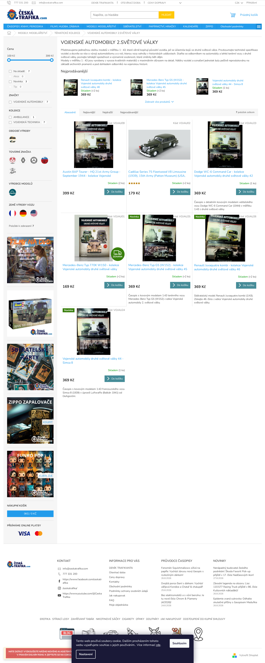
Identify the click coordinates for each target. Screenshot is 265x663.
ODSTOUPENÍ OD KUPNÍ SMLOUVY (204, 619)
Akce (18, 76)
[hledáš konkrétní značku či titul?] (132, 633)
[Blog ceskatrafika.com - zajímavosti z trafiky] (67, 633)
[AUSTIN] (12, 171)
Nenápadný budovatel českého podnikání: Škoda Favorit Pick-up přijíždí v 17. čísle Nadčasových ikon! (233, 571)
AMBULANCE (23, 117)
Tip (17, 86)
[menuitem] (25, 26)
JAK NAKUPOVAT (171, 619)
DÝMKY (140, 619)
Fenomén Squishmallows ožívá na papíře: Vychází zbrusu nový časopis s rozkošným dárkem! (182, 571)
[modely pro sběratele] (111, 633)
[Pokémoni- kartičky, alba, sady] (154, 633)
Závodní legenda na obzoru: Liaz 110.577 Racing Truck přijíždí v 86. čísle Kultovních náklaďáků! (235, 587)
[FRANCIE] (12, 213)
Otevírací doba (130, 3)
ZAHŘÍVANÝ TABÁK (82, 619)
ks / (30, 513)
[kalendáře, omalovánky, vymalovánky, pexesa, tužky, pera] (176, 633)
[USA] (34, 213)
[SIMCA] (44, 160)
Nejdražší (108, 112)
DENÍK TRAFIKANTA (102, 3)
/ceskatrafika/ (70, 588)
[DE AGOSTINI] (12, 192)
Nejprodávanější (129, 112)
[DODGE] (12, 160)
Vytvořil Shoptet (248, 655)
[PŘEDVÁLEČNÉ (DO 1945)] (12, 139)
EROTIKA (45, 619)
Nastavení (86, 654)
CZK (237, 3)
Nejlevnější (89, 112)
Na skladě (21, 71)
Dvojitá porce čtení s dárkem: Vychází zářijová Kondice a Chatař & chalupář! (182, 585)
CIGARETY (128, 619)
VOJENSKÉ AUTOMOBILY (30, 102)
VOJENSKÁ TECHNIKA (29, 122)
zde (158, 645)
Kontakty (114, 581)
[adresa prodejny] (198, 633)
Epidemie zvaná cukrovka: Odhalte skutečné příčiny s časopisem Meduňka (235, 600)
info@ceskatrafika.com (75, 568)
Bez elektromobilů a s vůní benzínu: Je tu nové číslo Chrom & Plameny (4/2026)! (182, 598)
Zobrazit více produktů (157, 102)
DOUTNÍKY (152, 619)
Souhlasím (179, 643)
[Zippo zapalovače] (89, 633)
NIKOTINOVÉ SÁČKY (108, 619)
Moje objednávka (118, 605)
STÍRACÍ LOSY (60, 619)
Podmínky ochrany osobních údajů (128, 591)
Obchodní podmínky (120, 586)
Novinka (20, 81)
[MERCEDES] (34, 160)
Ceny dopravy (157, 3)
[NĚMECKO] (23, 213)
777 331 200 (70, 574)
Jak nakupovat (117, 595)
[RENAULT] (23, 160)
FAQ (111, 600)
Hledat (166, 15)
